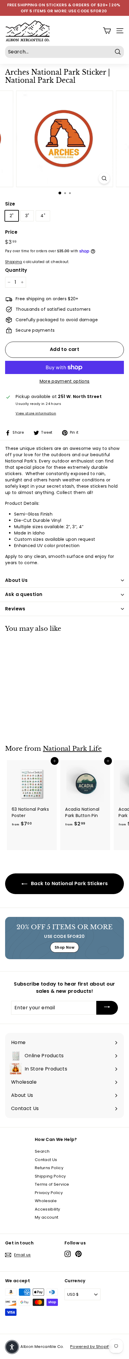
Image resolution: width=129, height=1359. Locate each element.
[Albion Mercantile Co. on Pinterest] (78, 1254)
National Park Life (72, 749)
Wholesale (46, 1201)
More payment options (65, 381)
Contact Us (46, 1160)
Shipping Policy (50, 1176)
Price (11, 232)
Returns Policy (49, 1168)
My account (46, 1217)
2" (12, 216)
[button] (12, 1347)
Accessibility (47, 1209)
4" (42, 216)
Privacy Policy (49, 1193)
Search (42, 1151)
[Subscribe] (107, 1008)
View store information (36, 413)
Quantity (16, 270)
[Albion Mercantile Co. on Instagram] (67, 1254)
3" (27, 216)
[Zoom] (104, 178)
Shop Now (64, 947)
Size (10, 204)
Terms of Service (52, 1184)
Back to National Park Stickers (69, 883)
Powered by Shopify (90, 1346)
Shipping (13, 261)
